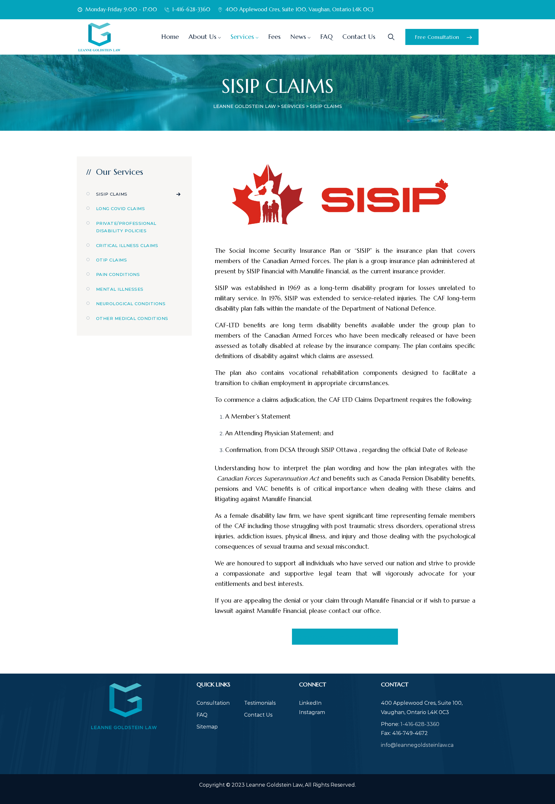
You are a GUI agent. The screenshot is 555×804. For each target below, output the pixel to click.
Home (170, 37)
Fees (274, 37)
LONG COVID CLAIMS (120, 208)
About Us (202, 37)
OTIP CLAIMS (111, 259)
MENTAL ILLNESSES (120, 289)
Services (242, 37)
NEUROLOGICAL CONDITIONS (131, 303)
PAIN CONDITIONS (118, 274)
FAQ (326, 37)
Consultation (213, 703)
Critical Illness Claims (127, 245)
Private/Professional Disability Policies (126, 227)
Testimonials (260, 703)
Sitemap (207, 727)
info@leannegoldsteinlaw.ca (417, 745)
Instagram (312, 712)
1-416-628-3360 (420, 724)
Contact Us (358, 37)
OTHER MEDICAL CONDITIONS (132, 318)
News (298, 37)
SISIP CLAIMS (112, 194)
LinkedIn (310, 703)
